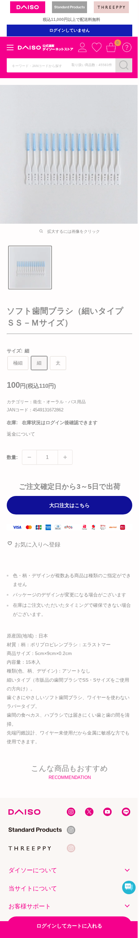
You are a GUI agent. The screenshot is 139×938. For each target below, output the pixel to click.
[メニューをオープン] (10, 47)
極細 (18, 363)
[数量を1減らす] (29, 457)
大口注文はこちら (69, 505)
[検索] (123, 65)
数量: (12, 457)
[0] (111, 47)
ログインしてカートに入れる (69, 926)
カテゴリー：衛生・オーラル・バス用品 (46, 401)
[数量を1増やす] (65, 457)
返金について (21, 434)
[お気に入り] (96, 47)
